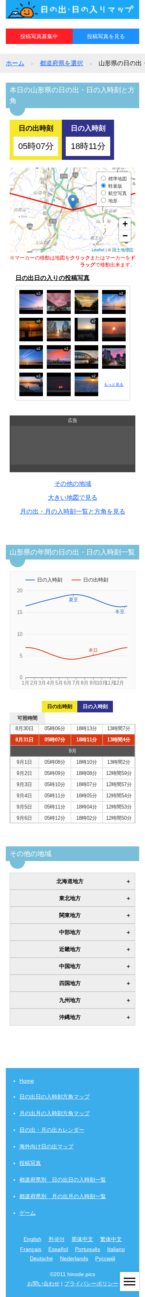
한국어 (56, 1239)
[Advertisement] (73, 445)
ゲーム (27, 1213)
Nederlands (74, 1258)
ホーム (15, 63)
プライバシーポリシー (91, 1283)
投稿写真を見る (106, 36)
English (32, 1239)
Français (30, 1249)
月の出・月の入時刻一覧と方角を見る (72, 511)
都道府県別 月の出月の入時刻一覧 (62, 1196)
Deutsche (41, 1258)
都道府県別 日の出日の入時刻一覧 (62, 1180)
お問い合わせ (43, 1283)
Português (87, 1249)
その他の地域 (72, 483)
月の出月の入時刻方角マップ (54, 1113)
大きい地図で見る (72, 497)
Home (26, 1081)
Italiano (116, 1249)
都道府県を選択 (61, 63)
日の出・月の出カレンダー (51, 1130)
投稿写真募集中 (39, 36)
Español (58, 1249)
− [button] (125, 236)
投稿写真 (30, 1163)
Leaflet (98, 249)
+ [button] (125, 224)
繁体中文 (111, 1239)
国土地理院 (122, 249)
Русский (105, 1258)
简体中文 (82, 1239)
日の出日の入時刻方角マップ (54, 1097)
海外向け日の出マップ (46, 1146)
